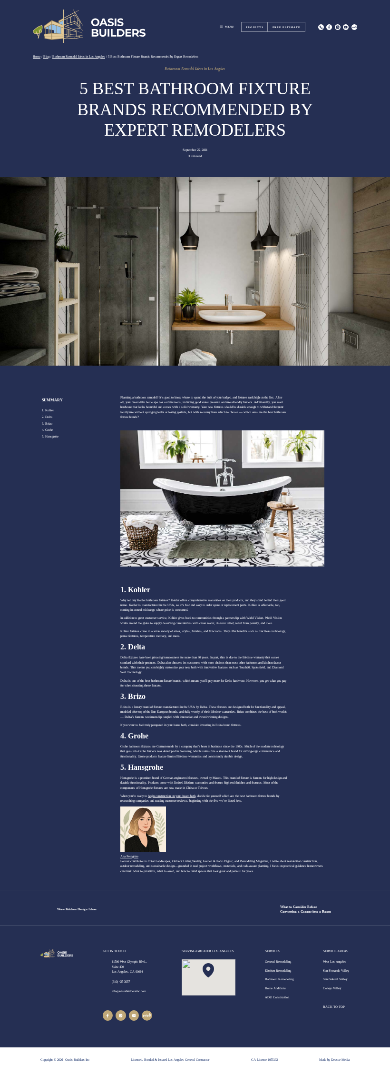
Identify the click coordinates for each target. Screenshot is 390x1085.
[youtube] (134, 1015)
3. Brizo (47, 423)
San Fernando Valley (336, 970)
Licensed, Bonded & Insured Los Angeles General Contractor (170, 1059)
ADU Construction (277, 997)
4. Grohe (47, 429)
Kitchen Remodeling (278, 970)
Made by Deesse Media (334, 1059)
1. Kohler (48, 410)
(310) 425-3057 (121, 981)
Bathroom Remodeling (279, 979)
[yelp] (147, 1015)
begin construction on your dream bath (171, 795)
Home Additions (275, 988)
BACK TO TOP (334, 1006)
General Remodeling (278, 961)
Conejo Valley (332, 988)
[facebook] (108, 1015)
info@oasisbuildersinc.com (129, 991)
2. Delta (47, 416)
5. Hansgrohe (50, 436)
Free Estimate (287, 27)
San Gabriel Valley (335, 979)
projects (254, 27)
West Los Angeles (334, 961)
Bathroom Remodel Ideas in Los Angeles (195, 68)
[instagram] (338, 27)
